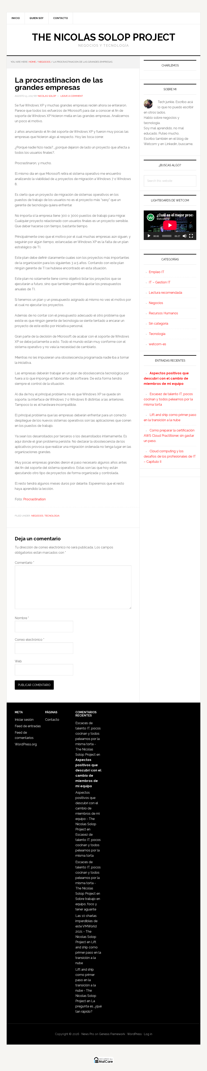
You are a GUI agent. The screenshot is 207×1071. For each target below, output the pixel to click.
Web (18, 661)
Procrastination (34, 499)
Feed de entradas (28, 726)
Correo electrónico (29, 640)
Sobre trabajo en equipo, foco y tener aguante (87, 904)
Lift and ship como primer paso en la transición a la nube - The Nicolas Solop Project (85, 985)
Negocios (37, 515)
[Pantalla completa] (191, 236)
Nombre (22, 618)
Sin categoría (158, 323)
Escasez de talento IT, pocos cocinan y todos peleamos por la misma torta (168, 399)
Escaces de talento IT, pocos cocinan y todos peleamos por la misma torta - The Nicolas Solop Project (88, 738)
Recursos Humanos (163, 313)
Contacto (52, 720)
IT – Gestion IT (160, 282)
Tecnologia (51, 515)
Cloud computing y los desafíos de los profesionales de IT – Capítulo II (170, 456)
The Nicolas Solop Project (103, 37)
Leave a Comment (71, 96)
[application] (170, 225)
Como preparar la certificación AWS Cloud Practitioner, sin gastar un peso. (169, 435)
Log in (148, 1034)
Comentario (24, 563)
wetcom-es (157, 344)
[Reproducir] (149, 236)
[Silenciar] (185, 236)
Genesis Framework (112, 1034)
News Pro (87, 1034)
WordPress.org (26, 744)
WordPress (134, 1034)
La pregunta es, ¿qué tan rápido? (88, 1006)
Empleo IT (156, 272)
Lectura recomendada (165, 293)
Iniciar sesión (24, 720)
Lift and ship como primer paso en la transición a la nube (88, 952)
